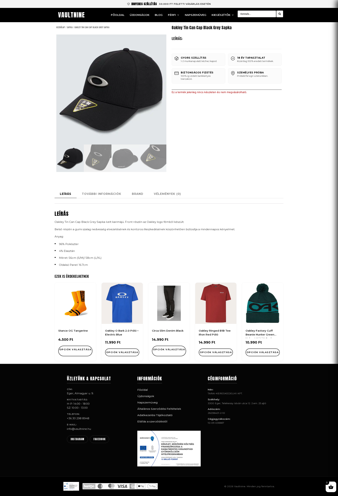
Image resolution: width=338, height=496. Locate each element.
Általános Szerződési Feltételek (159, 408)
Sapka (70, 27)
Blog (159, 15)
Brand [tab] (137, 194)
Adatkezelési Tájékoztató (155, 415)
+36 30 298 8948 (78, 418)
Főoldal (117, 15)
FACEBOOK (99, 439)
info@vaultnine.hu (79, 429)
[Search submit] (279, 14)
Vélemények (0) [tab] (167, 194)
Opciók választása (75, 349)
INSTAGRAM (77, 439)
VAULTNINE (71, 15)
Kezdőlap (60, 27)
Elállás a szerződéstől (152, 421)
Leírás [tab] (65, 194)
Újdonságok (139, 15)
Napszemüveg (195, 15)
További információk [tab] (101, 194)
